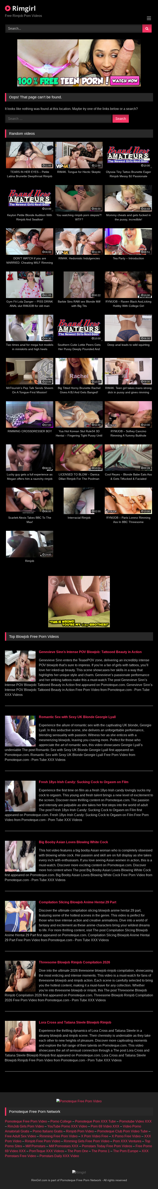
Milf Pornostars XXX (63, 1146)
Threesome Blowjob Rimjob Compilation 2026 (74, 962)
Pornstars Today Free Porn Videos (107, 1146)
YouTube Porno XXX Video (67, 1126)
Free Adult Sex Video (20, 1136)
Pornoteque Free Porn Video (26, 1121)
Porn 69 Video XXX (105, 1126)
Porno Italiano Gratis (48, 1131)
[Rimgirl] (79, 1172)
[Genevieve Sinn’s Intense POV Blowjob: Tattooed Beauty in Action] (20, 680)
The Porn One (77, 1151)
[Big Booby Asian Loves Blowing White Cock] (20, 870)
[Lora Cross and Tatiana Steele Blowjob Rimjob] (20, 1050)
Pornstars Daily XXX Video (59, 1156)
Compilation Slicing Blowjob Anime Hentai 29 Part (77, 902)
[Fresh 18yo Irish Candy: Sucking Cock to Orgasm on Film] (20, 810)
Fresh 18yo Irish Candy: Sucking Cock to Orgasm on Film (83, 782)
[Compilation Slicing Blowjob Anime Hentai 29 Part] (20, 930)
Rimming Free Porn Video (59, 1136)
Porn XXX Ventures (127, 1141)
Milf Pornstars (35, 1146)
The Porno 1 (101, 1151)
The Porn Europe (125, 1151)
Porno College (61, 1121)
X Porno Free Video (126, 1136)
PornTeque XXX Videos (46, 1151)
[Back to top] (145, 1177)
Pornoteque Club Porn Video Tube (122, 1131)
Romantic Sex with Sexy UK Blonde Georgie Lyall (77, 717)
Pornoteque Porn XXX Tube (95, 1121)
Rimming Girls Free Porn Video (86, 1141)
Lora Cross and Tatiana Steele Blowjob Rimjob (75, 1022)
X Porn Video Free (94, 1136)
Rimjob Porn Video (80, 1131)
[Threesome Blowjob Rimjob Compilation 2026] (20, 990)
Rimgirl (23, 8)
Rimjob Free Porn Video (42, 1141)
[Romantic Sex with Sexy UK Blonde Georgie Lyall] (20, 745)
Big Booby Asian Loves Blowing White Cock (73, 842)
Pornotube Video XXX (135, 1121)
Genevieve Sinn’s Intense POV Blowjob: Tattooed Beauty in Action (90, 652)
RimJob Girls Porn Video (26, 1126)
